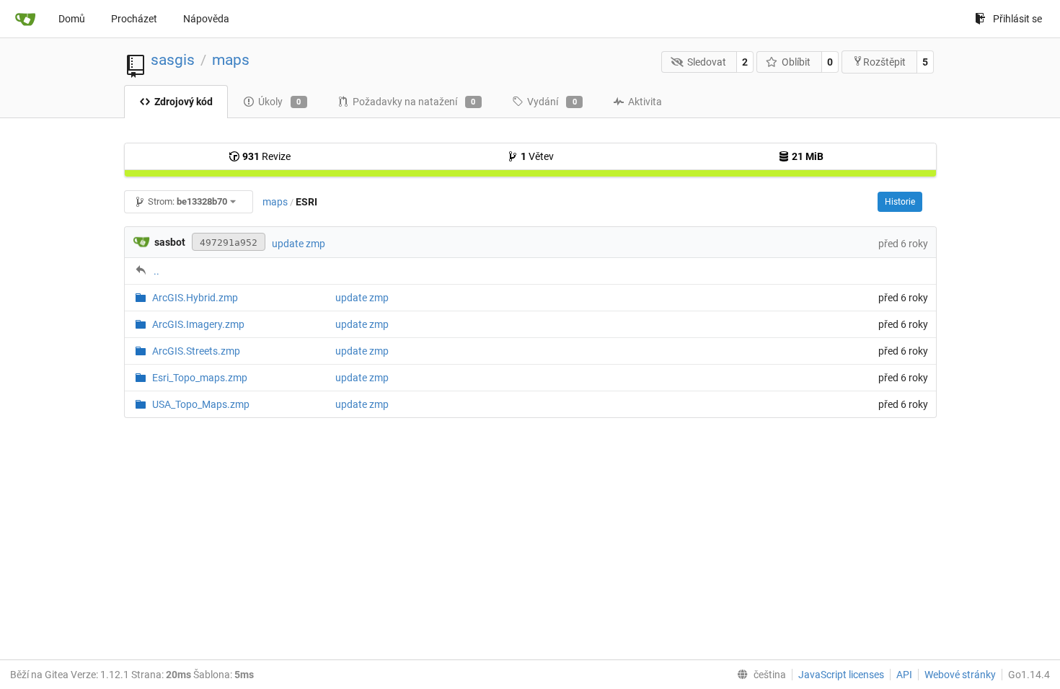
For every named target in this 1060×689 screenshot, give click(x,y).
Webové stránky (960, 674)
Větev (537, 156)
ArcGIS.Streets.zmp (196, 351)
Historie (900, 202)
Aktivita (645, 101)
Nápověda (206, 19)
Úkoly (279, 101)
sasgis (173, 59)
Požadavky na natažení (414, 101)
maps (230, 59)
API (904, 674)
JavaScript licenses (841, 674)
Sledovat (706, 62)
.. (156, 271)
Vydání (552, 101)
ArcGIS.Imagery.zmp (198, 324)
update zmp (298, 243)
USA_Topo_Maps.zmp (200, 404)
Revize (266, 156)
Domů (71, 19)
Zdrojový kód (183, 101)
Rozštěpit (884, 62)
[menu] (758, 674)
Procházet (134, 19)
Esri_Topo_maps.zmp (199, 377)
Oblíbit (796, 62)
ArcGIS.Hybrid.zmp (195, 297)
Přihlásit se (1017, 19)
